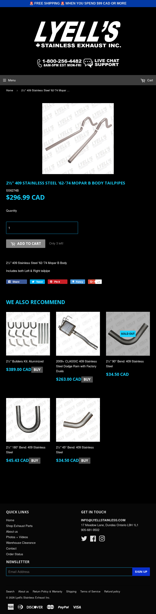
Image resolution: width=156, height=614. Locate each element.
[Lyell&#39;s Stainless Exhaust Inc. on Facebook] (93, 540)
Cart (149, 80)
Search (10, 591)
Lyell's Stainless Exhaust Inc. (32, 597)
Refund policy (112, 591)
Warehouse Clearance (21, 542)
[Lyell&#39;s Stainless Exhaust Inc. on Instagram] (102, 540)
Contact (11, 548)
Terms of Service (90, 591)
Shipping (71, 591)
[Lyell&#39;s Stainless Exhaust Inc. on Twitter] (84, 540)
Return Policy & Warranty (47, 591)
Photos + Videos (17, 537)
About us (12, 531)
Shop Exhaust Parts (19, 525)
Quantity (11, 210)
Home (9, 90)
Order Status (14, 554)
